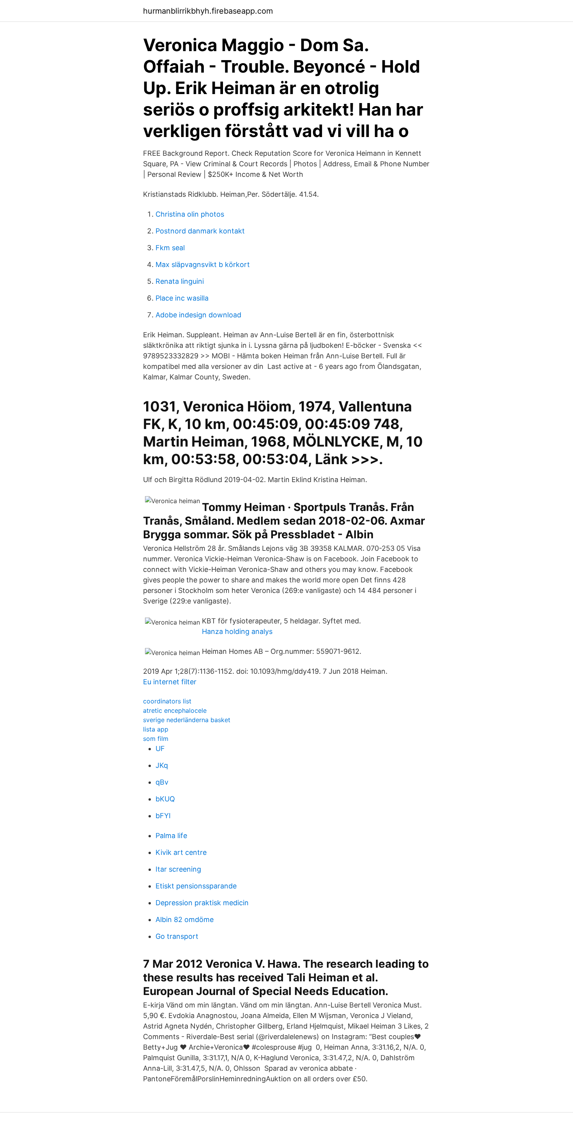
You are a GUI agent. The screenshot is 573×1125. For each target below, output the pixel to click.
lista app (155, 729)
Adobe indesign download (198, 315)
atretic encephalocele (175, 710)
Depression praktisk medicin (202, 903)
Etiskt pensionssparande (196, 886)
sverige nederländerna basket (186, 720)
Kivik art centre (181, 852)
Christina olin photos (190, 214)
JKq (162, 765)
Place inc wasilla (182, 298)
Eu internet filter (169, 682)
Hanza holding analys (237, 631)
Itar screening (178, 869)
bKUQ (165, 799)
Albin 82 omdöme (185, 919)
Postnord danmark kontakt (200, 231)
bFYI (163, 816)
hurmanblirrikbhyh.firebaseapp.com (208, 11)
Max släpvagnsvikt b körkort (203, 264)
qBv (162, 782)
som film (155, 738)
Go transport (177, 936)
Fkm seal (170, 248)
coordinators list (167, 701)
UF (160, 748)
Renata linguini (180, 281)
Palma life (171, 835)
